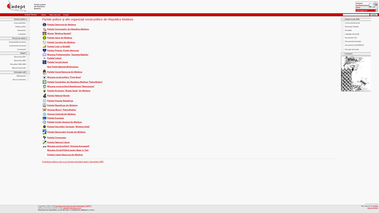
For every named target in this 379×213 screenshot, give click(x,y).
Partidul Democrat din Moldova (61, 25)
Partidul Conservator (56, 138)
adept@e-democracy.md (72, 208)
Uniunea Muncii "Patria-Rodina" (61, 110)
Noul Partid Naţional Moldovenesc (62, 67)
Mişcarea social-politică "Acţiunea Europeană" (68, 146)
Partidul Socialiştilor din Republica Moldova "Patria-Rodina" (75, 82)
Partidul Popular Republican (60, 101)
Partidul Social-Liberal (57, 62)
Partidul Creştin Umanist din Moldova (64, 122)
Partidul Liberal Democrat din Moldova (65, 155)
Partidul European (55, 118)
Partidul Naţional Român (58, 96)
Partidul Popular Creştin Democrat (63, 50)
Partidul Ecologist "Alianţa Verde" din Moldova (68, 91)
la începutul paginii (371, 204)
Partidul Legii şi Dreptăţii (58, 46)
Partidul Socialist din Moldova (61, 42)
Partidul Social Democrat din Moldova (64, 72)
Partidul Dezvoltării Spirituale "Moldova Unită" (68, 127)
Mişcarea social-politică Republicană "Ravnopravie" (71, 86)
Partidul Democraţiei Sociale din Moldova (66, 132)
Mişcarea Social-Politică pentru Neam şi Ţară (67, 150)
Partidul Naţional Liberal (58, 142)
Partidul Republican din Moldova (62, 105)
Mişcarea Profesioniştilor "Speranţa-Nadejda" (68, 55)
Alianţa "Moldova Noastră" (59, 33)
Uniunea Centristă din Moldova (61, 114)
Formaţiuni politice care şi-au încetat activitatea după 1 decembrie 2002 (72, 162)
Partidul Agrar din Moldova (59, 38)
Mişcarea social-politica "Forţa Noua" (64, 77)
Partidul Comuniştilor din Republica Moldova (68, 29)
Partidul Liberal (54, 58)
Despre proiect (372, 208)
